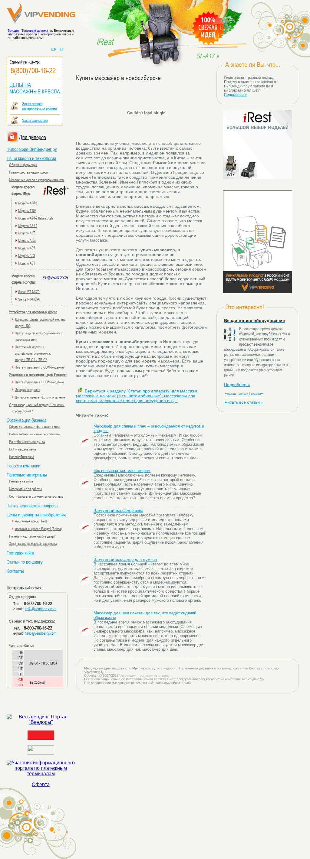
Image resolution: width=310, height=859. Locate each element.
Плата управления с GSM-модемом (39, 367)
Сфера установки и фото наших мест (35, 426)
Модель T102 (27, 210)
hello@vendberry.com (40, 608)
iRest (104, 41)
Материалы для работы (25, 488)
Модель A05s (27, 240)
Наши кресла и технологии (31, 158)
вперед (256, 393)
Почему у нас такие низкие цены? (32, 536)
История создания (27, 389)
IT (61, 49)
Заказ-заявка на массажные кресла (33, 543)
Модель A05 (26, 248)
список (243, 393)
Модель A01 (26, 263)
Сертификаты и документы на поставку (36, 496)
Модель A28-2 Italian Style (35, 218)
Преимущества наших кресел (29, 172)
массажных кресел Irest (31, 521)
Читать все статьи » (244, 402)
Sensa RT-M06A (29, 299)
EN (54, 49)
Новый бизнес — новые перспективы (34, 433)
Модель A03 (26, 255)
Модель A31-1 (27, 225)
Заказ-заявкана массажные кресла (39, 106)
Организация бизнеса (26, 420)
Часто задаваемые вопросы (32, 506)
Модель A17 (26, 232)
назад (231, 393)
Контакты (15, 571)
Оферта (41, 784)
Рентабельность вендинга (27, 441)
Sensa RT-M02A (29, 291)
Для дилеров (32, 137)
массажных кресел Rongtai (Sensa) (38, 528)
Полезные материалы (27, 475)
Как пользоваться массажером (122, 470)
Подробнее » (235, 95)
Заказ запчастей (35, 120)
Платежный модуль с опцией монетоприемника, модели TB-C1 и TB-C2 (33, 353)
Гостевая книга (20, 553)
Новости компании (23, 466)
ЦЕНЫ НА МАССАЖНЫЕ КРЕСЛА (34, 88)
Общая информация (23, 164)
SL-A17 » (207, 56)
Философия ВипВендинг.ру (32, 149)
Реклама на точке (21, 481)
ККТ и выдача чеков (22, 449)
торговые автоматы (153, 675)
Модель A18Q (27, 202)
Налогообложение (21, 456)
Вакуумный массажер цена (118, 510)
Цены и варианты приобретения (36, 515)
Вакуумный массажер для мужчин (125, 559)
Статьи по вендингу (25, 562)
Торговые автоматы (36, 30)
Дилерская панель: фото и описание (40, 397)
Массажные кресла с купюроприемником (36, 179)
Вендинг (14, 30)
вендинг (131, 675)
